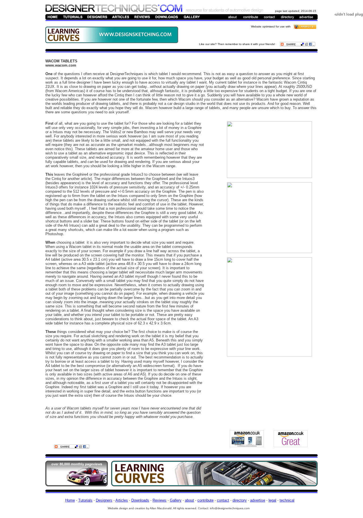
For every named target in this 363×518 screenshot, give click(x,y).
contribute (205, 500)
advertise (257, 500)
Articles (121, 500)
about (189, 500)
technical (287, 500)
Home (70, 500)
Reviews (159, 500)
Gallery (176, 500)
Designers (104, 500)
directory (240, 500)
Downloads (140, 500)
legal (272, 500)
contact (223, 500)
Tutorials (85, 500)
